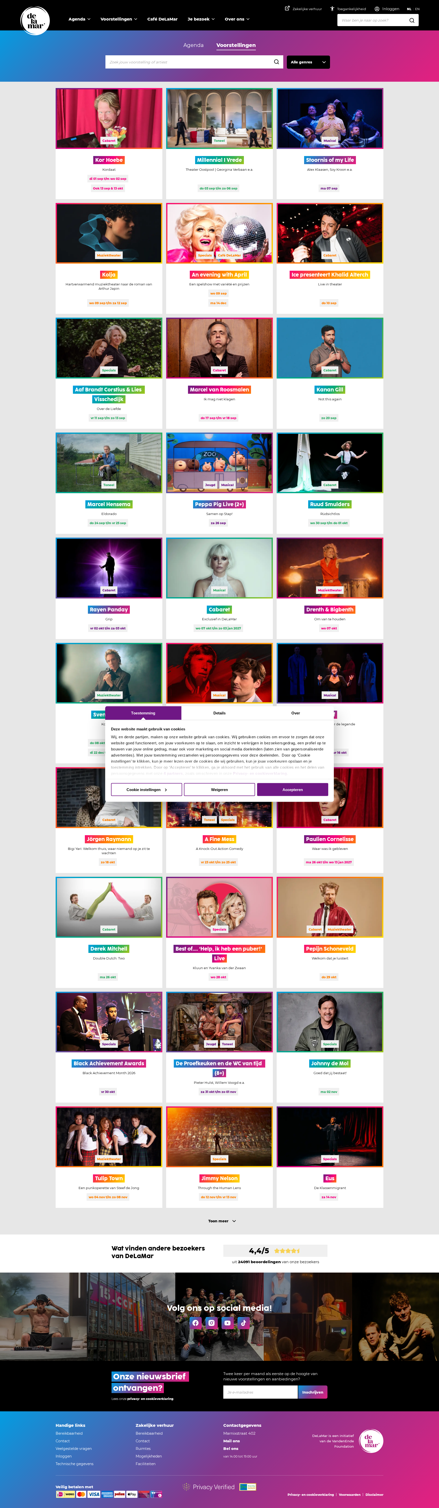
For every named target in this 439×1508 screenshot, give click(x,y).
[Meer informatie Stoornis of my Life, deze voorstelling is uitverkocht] (330, 143)
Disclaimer (374, 1495)
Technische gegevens (74, 1464)
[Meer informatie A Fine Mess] (219, 820)
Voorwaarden (349, 1495)
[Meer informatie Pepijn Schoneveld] (330, 932)
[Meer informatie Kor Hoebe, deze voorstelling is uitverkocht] (109, 143)
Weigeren (219, 789)
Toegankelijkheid (352, 9)
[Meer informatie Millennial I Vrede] (219, 143)
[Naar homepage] (35, 21)
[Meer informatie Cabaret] (219, 588)
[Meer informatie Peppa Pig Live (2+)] (219, 483)
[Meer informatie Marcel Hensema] (109, 483)
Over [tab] (295, 713)
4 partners (173, 773)
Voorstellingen (116, 19)
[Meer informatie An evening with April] (219, 258)
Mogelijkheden (149, 1456)
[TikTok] (244, 1323)
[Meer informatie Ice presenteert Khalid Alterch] (330, 258)
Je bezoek (199, 19)
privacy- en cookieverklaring (150, 1399)
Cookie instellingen (144, 789)
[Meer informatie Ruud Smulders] (330, 483)
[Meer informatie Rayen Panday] (109, 588)
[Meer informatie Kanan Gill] (330, 373)
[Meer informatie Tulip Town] (109, 1157)
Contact (63, 1441)
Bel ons (230, 1448)
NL (409, 9)
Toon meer (218, 1221)
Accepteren (293, 789)
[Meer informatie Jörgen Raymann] (109, 820)
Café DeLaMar (162, 19)
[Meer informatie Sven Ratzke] (109, 703)
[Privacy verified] (208, 1487)
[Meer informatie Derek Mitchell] (109, 932)
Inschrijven (312, 1392)
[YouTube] (228, 1323)
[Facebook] (196, 1323)
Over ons (234, 19)
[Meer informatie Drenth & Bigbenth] (330, 588)
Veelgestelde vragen (74, 1448)
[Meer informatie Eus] (330, 1157)
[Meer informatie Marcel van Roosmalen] (219, 373)
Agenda (77, 19)
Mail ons (231, 1440)
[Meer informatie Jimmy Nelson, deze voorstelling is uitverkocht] (219, 1157)
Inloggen (64, 1456)
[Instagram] (212, 1323)
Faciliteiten (145, 1464)
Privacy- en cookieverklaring (260, 773)
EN (417, 9)
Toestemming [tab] (143, 713)
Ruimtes (143, 1448)
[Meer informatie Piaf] (330, 703)
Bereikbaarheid (69, 1433)
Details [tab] (219, 713)
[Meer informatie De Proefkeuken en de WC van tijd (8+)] (219, 1047)
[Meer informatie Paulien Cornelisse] (330, 820)
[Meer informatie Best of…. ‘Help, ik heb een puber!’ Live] (219, 932)
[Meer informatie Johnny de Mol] (330, 1047)
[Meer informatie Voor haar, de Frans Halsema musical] (219, 703)
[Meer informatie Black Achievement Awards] (109, 1047)
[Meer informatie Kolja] (109, 258)
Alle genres (301, 62)
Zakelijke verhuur (307, 9)
